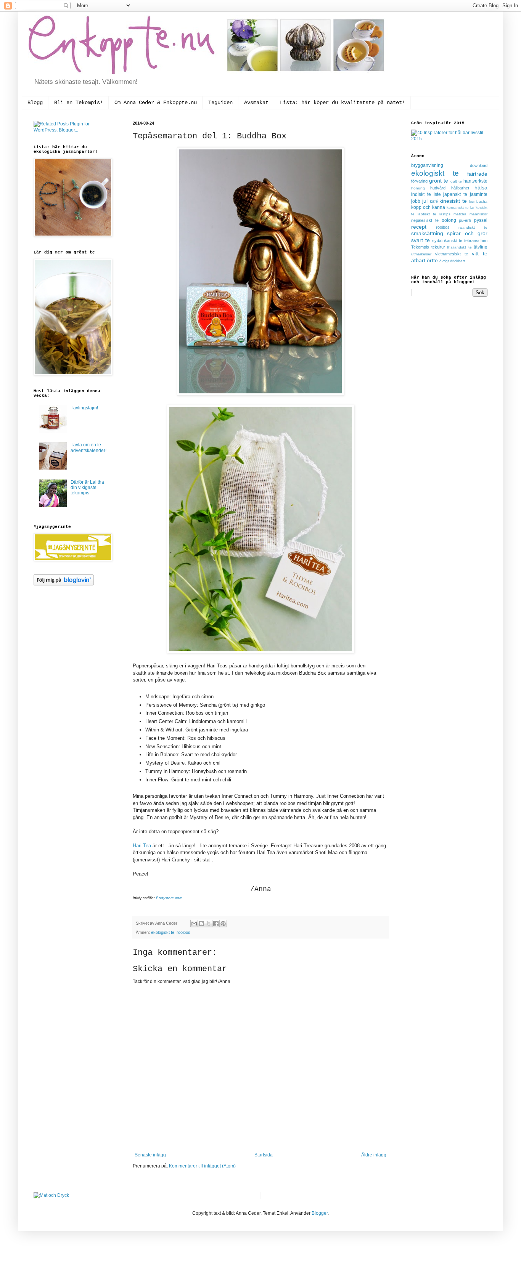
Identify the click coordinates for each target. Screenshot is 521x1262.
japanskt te (455, 194)
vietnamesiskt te (451, 254)
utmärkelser (421, 254)
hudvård (437, 188)
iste (437, 194)
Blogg (35, 102)
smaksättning (427, 233)
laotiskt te (427, 214)
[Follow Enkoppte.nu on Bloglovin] (64, 584)
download (478, 165)
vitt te (479, 253)
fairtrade (477, 174)
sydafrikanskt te (447, 240)
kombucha (478, 201)
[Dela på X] (208, 923)
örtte (432, 260)
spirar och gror (467, 233)
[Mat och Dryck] (51, 1195)
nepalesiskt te (425, 220)
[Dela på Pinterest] (223, 923)
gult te (456, 181)
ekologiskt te (162, 932)
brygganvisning (427, 165)
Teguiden (220, 102)
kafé (434, 201)
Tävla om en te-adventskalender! (88, 447)
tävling (480, 247)
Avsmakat (256, 102)
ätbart (418, 260)
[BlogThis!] (201, 923)
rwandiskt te (472, 227)
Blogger (320, 1213)
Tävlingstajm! (84, 408)
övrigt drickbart (452, 261)
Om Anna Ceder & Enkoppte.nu (155, 102)
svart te (420, 240)
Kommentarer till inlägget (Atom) (202, 1166)
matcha (459, 214)
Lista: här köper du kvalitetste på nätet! (342, 102)
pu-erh (465, 220)
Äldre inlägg (373, 1155)
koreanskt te (458, 207)
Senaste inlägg (150, 1155)
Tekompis (420, 247)
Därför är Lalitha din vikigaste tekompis (87, 487)
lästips (444, 214)
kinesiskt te (453, 201)
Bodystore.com (169, 898)
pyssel (480, 220)
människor (478, 214)
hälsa (480, 187)
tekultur (438, 247)
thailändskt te (459, 247)
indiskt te (421, 194)
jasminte (478, 194)
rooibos (183, 932)
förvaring (419, 181)
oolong (449, 220)
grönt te (438, 181)
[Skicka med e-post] (194, 923)
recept (418, 227)
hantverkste (475, 181)
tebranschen (475, 240)
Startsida (263, 1155)
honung (418, 188)
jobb (415, 201)
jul (425, 201)
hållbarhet (460, 188)
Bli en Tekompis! (78, 102)
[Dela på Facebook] (216, 923)
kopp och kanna (428, 207)
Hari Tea (142, 845)
